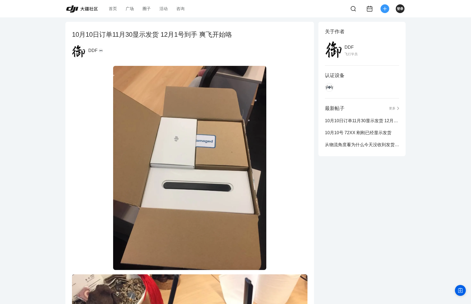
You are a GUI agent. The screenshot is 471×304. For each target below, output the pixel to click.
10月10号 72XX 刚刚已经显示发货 (358, 132)
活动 (163, 8)
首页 (113, 8)
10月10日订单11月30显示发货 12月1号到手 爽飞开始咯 (362, 120)
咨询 (180, 8)
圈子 (147, 8)
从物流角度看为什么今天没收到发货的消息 (362, 144)
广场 (130, 8)
